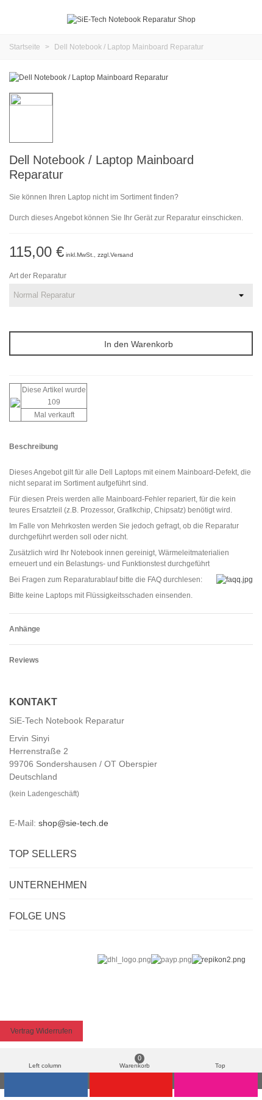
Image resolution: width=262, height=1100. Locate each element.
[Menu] (20, 19)
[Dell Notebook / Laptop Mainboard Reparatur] (88, 77)
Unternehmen (48, 885)
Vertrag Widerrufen (41, 1031)
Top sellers (43, 854)
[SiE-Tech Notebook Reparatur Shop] (131, 20)
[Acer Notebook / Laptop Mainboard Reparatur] (224, 162)
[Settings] (241, 19)
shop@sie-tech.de (73, 823)
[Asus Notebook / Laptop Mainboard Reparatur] (244, 162)
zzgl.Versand (115, 254)
